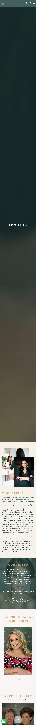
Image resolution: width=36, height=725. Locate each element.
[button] (33, 3)
